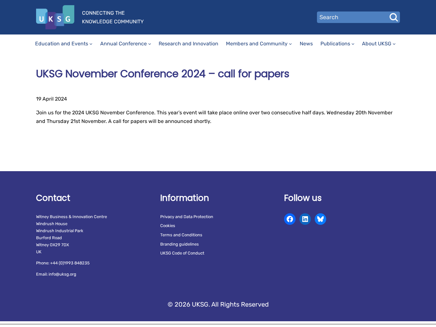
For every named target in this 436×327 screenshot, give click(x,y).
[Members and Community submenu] (290, 43)
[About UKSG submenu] (394, 43)
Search (393, 17)
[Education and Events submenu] (91, 43)
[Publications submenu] (353, 43)
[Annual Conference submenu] (149, 43)
